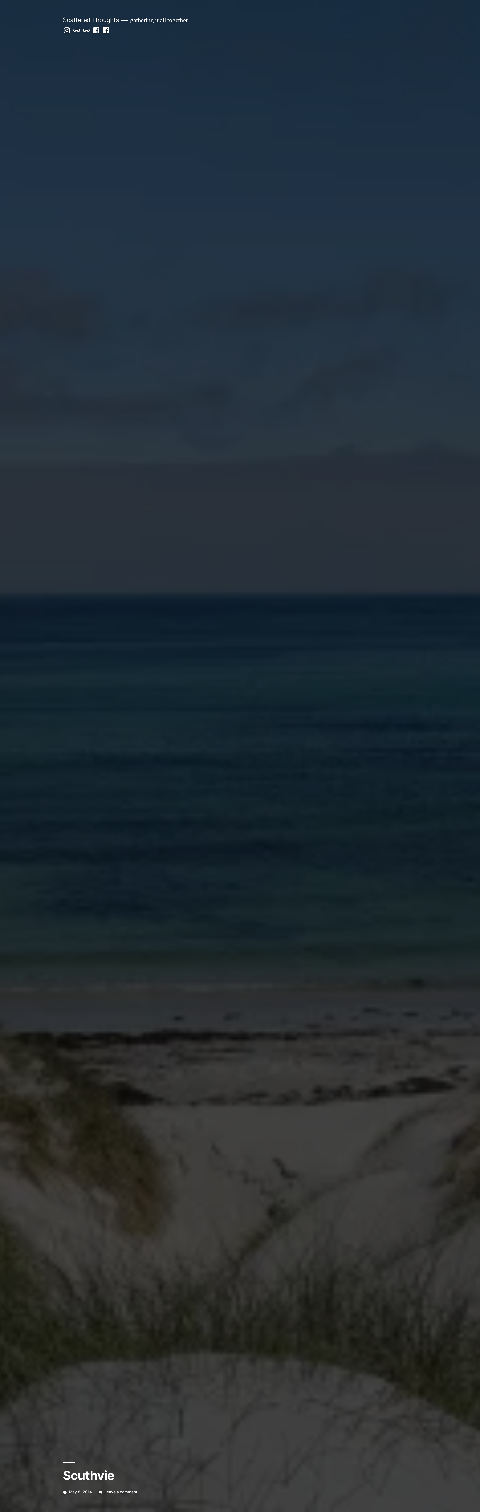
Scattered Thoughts (91, 20)
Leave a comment (121, 1492)
